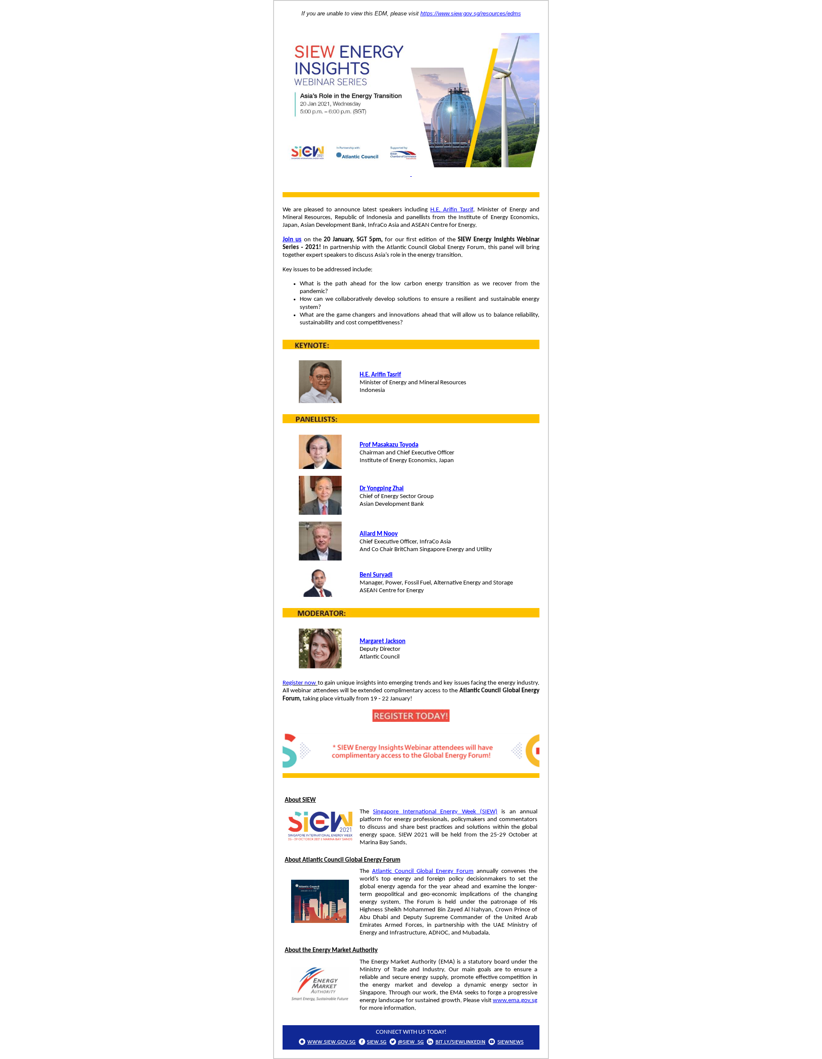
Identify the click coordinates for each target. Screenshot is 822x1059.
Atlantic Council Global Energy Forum (423, 871)
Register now (300, 683)
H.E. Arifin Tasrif (451, 210)
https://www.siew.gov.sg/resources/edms (470, 13)
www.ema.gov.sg (515, 1000)
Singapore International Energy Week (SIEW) (435, 812)
